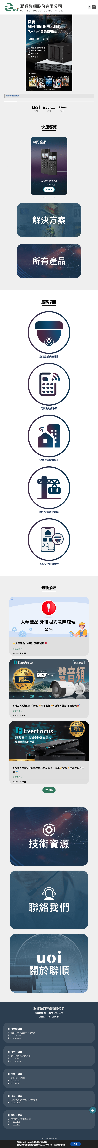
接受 (75, 1144)
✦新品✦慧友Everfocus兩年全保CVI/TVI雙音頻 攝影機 (45, 705)
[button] (94, 7)
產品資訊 (49, 189)
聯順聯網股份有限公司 (49, 1009)
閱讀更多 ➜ (17, 648)
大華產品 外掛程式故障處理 (29, 643)
